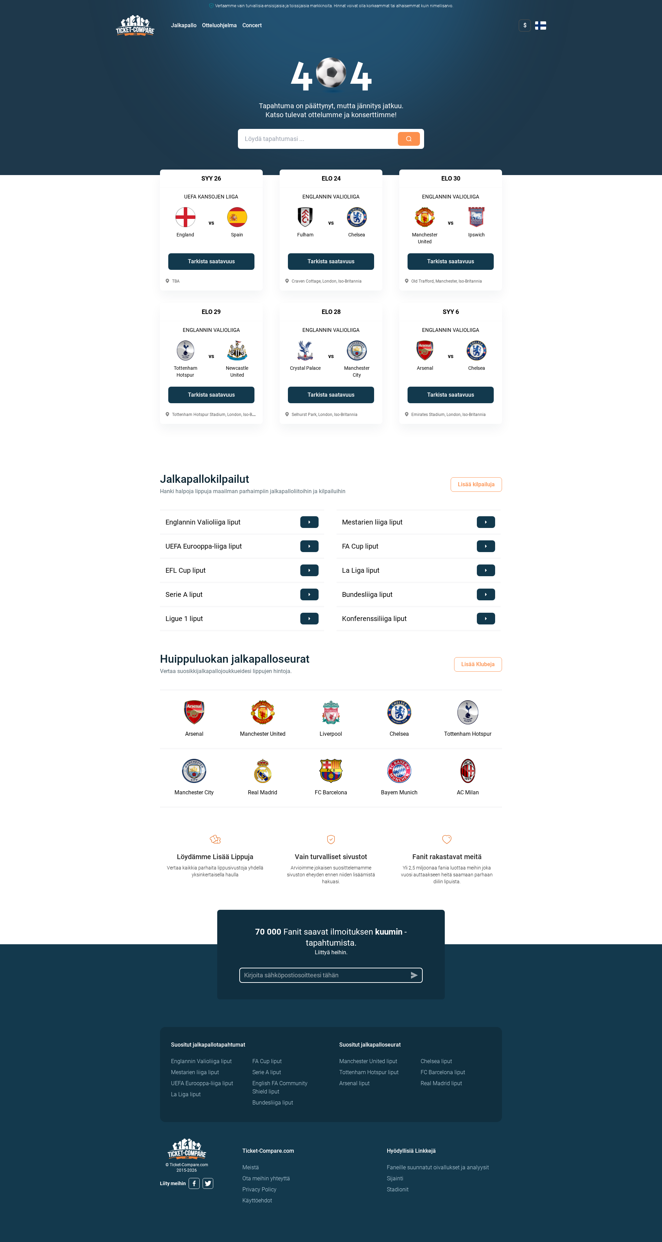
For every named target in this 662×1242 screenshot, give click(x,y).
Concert (252, 25)
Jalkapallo (184, 25)
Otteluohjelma (219, 25)
